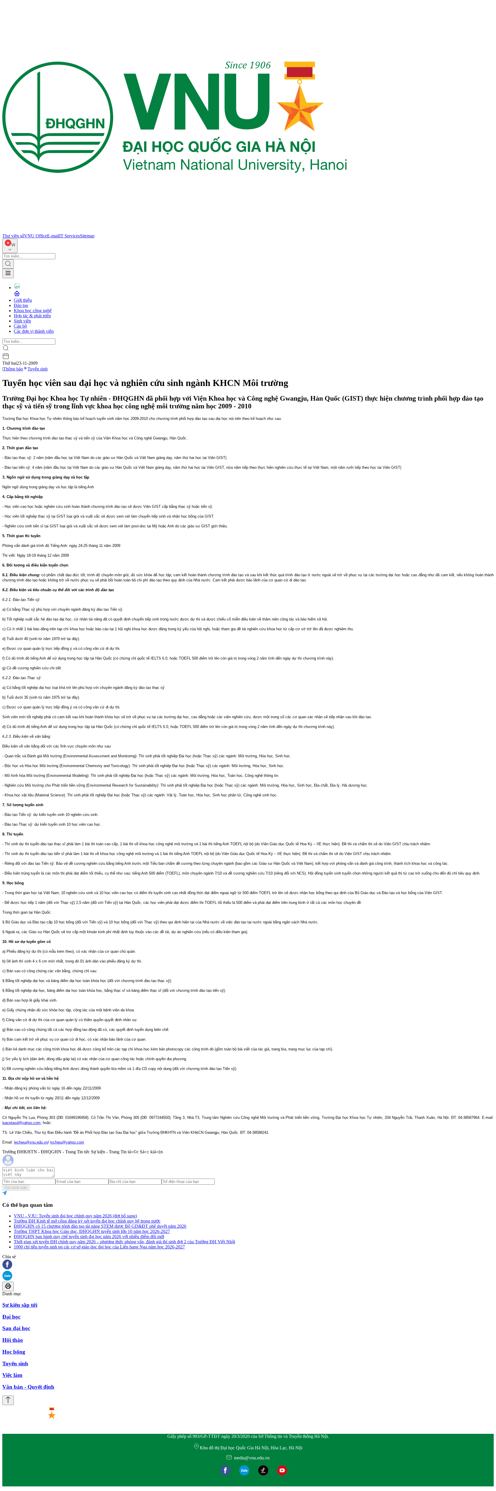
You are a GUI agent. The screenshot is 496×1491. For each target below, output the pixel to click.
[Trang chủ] (174, 230)
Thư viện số (13, 235)
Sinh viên (22, 320)
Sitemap (87, 235)
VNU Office (35, 235)
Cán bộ (20, 326)
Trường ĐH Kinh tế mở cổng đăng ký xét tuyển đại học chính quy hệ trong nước (87, 1221)
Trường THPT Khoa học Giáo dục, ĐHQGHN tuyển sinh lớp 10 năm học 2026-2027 (92, 1231)
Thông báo (13, 368)
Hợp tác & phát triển (32, 315)
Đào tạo (21, 305)
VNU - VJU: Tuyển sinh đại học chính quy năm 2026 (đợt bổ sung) (75, 1215)
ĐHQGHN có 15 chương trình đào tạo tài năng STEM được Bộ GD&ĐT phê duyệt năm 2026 (100, 1226)
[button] (248, 1265)
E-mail (53, 235)
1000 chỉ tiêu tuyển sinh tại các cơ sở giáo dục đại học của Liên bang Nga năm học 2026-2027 (99, 1246)
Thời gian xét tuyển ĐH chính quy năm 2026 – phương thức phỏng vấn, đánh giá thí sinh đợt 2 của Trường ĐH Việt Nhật (124, 1241)
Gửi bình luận (16, 1188)
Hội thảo (12, 1340)
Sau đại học (16, 1328)
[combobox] (10, 246)
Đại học (11, 1317)
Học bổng (13, 1352)
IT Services (69, 235)
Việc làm (12, 1375)
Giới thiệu (23, 300)
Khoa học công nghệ (33, 310)
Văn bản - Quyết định (28, 1387)
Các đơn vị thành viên (34, 331)
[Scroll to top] (8, 1400)
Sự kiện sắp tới (19, 1305)
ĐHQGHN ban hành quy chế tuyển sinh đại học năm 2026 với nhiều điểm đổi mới (89, 1236)
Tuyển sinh (38, 368)
